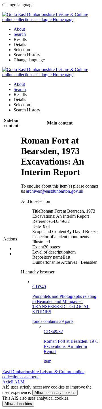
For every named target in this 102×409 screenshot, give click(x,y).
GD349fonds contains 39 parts (64, 304)
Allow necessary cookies (55, 393)
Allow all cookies (18, 404)
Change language (29, 59)
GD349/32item (71, 346)
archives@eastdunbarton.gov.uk (54, 191)
